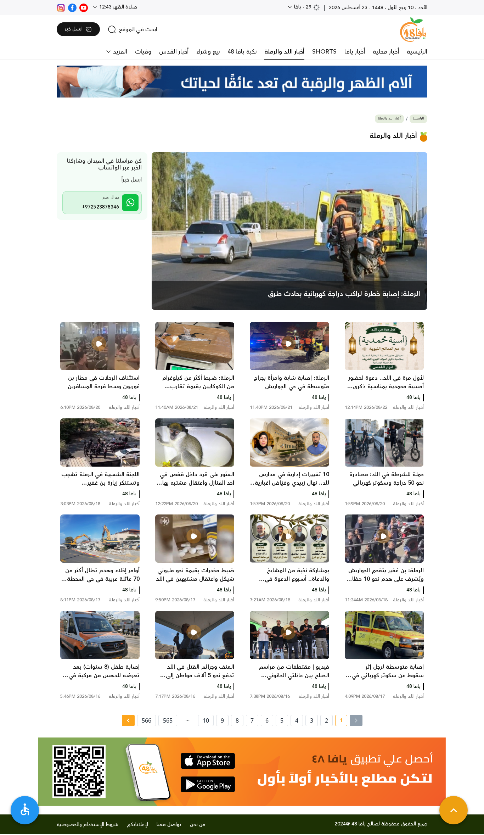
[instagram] (61, 7)
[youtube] (83, 7)
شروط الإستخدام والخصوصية (87, 825)
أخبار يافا (354, 51)
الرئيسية (417, 51)
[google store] (207, 784)
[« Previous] (356, 720)
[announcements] (242, 82)
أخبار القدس (173, 51)
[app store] (207, 761)
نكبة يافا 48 (242, 51)
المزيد (119, 51)
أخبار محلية (386, 51)
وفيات (143, 51)
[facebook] (72, 7)
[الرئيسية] (413, 29)
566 (146, 720)
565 (168, 720)
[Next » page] (128, 720)
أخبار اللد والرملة (284, 51)
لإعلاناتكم (137, 825)
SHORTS (324, 51)
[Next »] (128, 720)
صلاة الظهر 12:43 (117, 7)
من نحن (198, 825)
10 (206, 720)
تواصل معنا (169, 825)
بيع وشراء (208, 51)
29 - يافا (303, 7)
